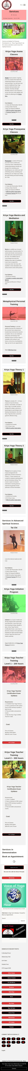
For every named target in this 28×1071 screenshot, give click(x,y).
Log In (3, 1050)
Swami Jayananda (8, 18)
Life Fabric (4, 960)
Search (4, 918)
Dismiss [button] (14, 1068)
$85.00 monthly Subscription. (13, 110)
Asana (7, 77)
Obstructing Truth (6, 956)
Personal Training (11, 112)
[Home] (11, 15)
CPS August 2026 (6, 968)
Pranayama (8, 160)
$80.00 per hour (12, 350)
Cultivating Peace (6, 953)
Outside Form (5, 964)
